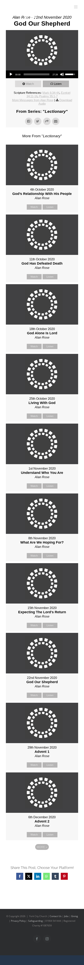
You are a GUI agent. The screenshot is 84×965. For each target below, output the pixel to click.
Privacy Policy (18, 920)
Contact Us (56, 916)
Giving (74, 916)
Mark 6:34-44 (50, 92)
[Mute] (62, 74)
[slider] (36, 74)
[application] (42, 74)
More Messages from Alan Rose (33, 100)
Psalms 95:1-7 (48, 96)
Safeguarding (35, 920)
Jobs (66, 916)
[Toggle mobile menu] (76, 7)
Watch (30, 83)
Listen (58, 83)
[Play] (11, 74)
